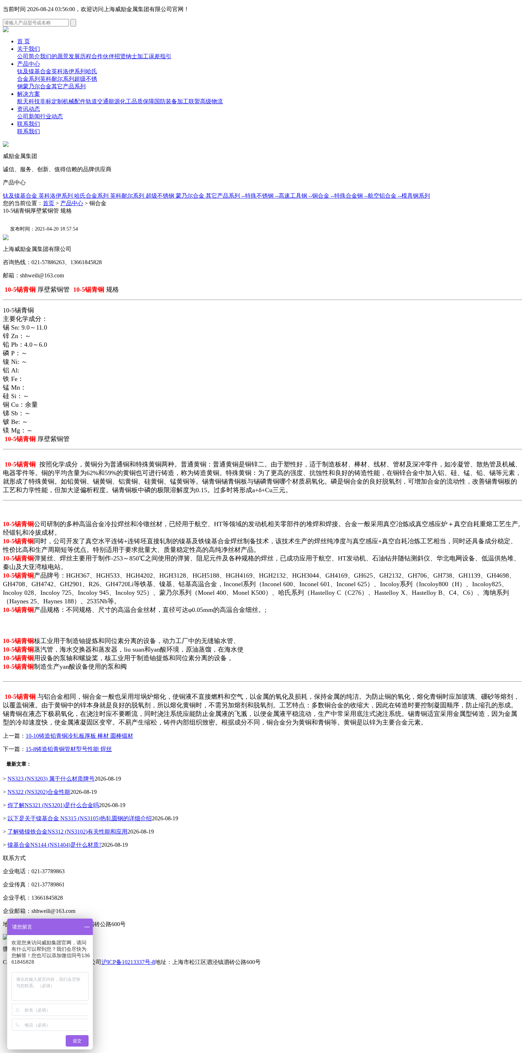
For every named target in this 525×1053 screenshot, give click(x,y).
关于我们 (28, 49)
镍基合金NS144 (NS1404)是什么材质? (54, 845)
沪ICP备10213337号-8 (128, 962)
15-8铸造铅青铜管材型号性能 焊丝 (69, 749)
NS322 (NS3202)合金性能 (39, 792)
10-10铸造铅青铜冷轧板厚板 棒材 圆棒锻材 (79, 736)
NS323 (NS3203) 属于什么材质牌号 (51, 779)
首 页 (23, 41)
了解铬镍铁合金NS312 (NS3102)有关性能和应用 (68, 832)
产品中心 (28, 64)
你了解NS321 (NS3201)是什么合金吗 (53, 805)
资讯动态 (28, 109)
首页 (48, 203)
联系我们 (28, 124)
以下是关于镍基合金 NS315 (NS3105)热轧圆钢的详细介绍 (80, 818)
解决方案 (28, 94)
